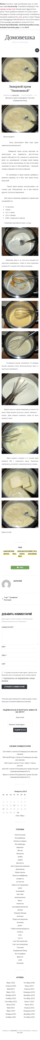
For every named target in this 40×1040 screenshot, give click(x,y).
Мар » (22, 816)
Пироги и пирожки (20, 919)
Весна (20, 850)
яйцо (20, 556)
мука (14, 554)
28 (18, 813)
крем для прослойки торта (27, 551)
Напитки (20, 904)
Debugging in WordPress (13, 20)
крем (15, 98)
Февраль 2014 (29, 992)
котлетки (20, 882)
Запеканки (20, 869)
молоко (6, 554)
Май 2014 (11, 989)
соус (20, 935)
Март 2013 (11, 1011)
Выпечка (20, 854)
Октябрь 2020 (29, 983)
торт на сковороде (20, 944)
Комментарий (8, 627)
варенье (20, 847)
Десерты (9, 98)
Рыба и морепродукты (20, 929)
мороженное (20, 897)
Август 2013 (29, 1002)
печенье (20, 916)
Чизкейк (20, 963)
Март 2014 (10, 992)
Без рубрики (20, 838)
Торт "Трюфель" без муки (11, 598)
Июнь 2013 (29, 1005)
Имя (4, 647)
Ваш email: (20, 717)
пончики (20, 922)
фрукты (20, 957)
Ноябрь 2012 (11, 1017)
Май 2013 (11, 1008)
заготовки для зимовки (20, 866)
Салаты (20, 932)
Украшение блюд (20, 101)
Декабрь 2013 (29, 995)
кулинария (22, 98)
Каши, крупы (20, 872)
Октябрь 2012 (29, 1017)
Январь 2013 (11, 1014)
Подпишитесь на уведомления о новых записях (18, 679)
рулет (20, 925)
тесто (20, 938)
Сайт (3, 664)
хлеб (20, 960)
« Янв (17, 816)
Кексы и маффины (20, 875)
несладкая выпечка (20, 907)
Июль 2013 (10, 1005)
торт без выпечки (20, 941)
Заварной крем (8, 551)
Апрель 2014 (29, 989)
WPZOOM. (20, 1032)
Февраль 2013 (29, 1011)
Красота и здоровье (20, 885)
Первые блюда (20, 913)
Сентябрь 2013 (11, 1002)
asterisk (15, 95)
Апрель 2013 (29, 1008)
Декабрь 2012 (29, 1014)
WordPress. (14, 1031)
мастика (20, 894)
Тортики (30, 98)
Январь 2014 (11, 995)
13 (14, 805)
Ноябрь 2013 (11, 998)
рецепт (22, 554)
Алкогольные (20, 835)
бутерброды (20, 844)
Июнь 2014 (29, 986)
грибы (20, 857)
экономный (32, 554)
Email (4, 655)
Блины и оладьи (20, 841)
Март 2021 (11, 983)
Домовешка (20, 37)
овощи (20, 910)
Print (21, 567)
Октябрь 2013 (29, 998)
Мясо (20, 901)
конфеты (20, 879)
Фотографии (20, 954)
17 (3, 809)
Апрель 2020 (11, 986)
